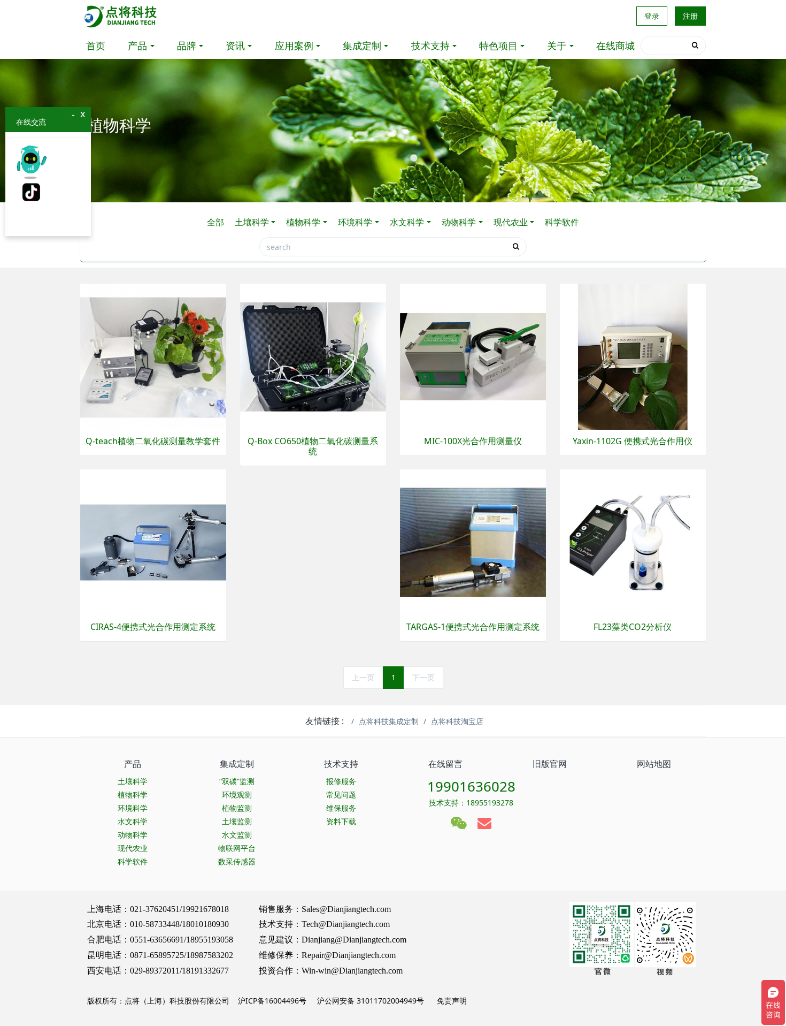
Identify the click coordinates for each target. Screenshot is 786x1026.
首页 (95, 45)
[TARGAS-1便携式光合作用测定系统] (473, 541)
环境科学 (355, 222)
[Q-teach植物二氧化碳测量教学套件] (153, 356)
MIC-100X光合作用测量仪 (473, 441)
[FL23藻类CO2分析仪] (633, 541)
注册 (690, 16)
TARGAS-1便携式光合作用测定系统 (473, 627)
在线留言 (445, 764)
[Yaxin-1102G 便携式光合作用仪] (633, 356)
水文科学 (407, 222)
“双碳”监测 (237, 781)
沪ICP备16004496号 (272, 1000)
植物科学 (303, 222)
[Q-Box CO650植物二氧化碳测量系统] (313, 356)
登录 (651, 16)
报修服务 (341, 781)
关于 (556, 45)
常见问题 (341, 794)
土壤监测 (237, 821)
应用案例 (294, 45)
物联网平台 (237, 848)
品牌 (186, 45)
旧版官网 (550, 764)
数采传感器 (237, 861)
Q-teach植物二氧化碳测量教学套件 (153, 441)
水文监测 (237, 835)
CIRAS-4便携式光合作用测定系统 (152, 627)
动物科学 (459, 222)
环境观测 (237, 794)
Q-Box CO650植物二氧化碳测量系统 (313, 446)
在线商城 (615, 45)
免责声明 (451, 1000)
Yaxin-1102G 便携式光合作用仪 (632, 441)
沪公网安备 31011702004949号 (370, 1000)
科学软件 (562, 222)
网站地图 (654, 764)
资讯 (235, 45)
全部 (215, 222)
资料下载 (341, 821)
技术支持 (430, 45)
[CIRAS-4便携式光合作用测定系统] (153, 541)
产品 (137, 45)
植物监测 (237, 808)
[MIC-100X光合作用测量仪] (473, 356)
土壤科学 (252, 222)
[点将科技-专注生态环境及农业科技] (121, 16)
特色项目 (498, 45)
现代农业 (511, 222)
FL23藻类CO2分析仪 (633, 627)
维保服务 (341, 808)
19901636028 (471, 786)
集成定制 (362, 45)
